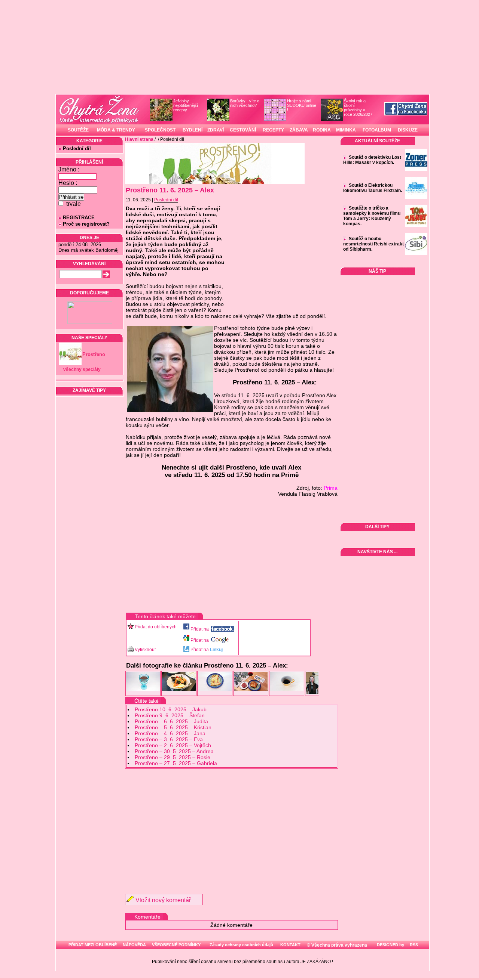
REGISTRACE (79, 217)
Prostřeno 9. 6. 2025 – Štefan (170, 715)
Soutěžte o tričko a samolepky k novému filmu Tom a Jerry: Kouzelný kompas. (371, 215)
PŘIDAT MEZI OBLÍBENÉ (92, 945)
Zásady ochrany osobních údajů (241, 945)
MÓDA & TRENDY (116, 130)
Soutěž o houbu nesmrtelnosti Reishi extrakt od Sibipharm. (373, 244)
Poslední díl (77, 148)
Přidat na (200, 629)
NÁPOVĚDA (134, 945)
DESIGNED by (390, 945)
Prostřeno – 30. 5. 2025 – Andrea (174, 751)
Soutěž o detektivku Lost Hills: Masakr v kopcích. (372, 160)
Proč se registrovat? (86, 224)
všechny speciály (82, 369)
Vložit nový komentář (163, 900)
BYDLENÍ (192, 130)
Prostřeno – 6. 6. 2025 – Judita (171, 721)
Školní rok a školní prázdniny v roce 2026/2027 (358, 108)
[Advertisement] (232, 825)
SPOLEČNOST (160, 130)
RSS (413, 945)
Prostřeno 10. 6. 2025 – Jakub (171, 709)
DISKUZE (408, 130)
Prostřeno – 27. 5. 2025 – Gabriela (176, 763)
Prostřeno (93, 354)
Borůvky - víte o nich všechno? (244, 103)
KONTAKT (290, 945)
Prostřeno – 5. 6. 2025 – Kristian (173, 727)
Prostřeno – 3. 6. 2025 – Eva (169, 739)
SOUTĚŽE (78, 130)
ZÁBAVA (299, 130)
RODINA (322, 130)
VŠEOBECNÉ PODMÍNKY (176, 945)
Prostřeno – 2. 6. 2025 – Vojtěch (173, 745)
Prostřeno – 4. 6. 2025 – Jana (170, 733)
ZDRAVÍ (215, 130)
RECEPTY (273, 130)
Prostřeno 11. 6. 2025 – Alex (170, 190)
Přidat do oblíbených (156, 626)
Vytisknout (145, 649)
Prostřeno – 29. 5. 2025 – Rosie (172, 757)
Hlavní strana (139, 139)
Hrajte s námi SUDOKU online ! (301, 105)
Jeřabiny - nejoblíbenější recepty (185, 105)
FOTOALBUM (377, 130)
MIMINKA (346, 130)
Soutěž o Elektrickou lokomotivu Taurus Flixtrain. (372, 188)
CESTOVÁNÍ (243, 130)
